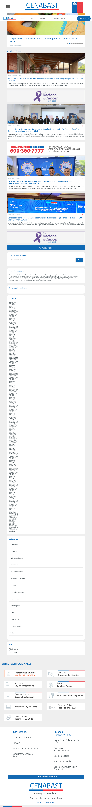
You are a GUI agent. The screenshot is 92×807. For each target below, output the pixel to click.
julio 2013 (11, 507)
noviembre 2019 (13, 406)
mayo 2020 (12, 398)
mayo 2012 (12, 523)
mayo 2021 (12, 382)
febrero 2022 (12, 370)
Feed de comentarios (15, 651)
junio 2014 (12, 492)
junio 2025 (12, 318)
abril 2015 (11, 479)
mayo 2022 (12, 366)
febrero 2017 (12, 451)
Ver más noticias (46, 248)
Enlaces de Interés (17, 558)
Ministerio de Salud (21, 738)
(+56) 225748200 (46, 802)
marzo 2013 (12, 512)
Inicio (23, 18)
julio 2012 (11, 520)
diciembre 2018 (13, 421)
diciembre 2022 (13, 357)
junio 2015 (12, 476)
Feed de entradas (13, 649)
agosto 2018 (12, 426)
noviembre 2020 (13, 390)
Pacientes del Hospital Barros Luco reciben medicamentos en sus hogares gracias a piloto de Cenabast (37, 275)
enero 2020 (12, 404)
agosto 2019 (12, 410)
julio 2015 (11, 475)
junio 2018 (12, 429)
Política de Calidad (63, 761)
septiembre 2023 (13, 346)
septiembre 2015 (13, 472)
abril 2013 (11, 511)
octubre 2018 (12, 424)
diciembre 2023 (13, 342)
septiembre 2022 (13, 361)
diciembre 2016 (13, 453)
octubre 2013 (12, 503)
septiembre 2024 (13, 330)
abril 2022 (11, 368)
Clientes (13, 551)
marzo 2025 (12, 322)
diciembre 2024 (13, 326)
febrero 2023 (12, 356)
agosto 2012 (12, 519)
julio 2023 (11, 349)
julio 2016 (11, 459)
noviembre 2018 (13, 422)
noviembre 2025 (13, 311)
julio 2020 (11, 396)
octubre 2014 (12, 487)
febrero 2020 (12, 402)
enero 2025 (12, 325)
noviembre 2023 (13, 344)
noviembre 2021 (13, 374)
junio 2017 (12, 445)
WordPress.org (13, 652)
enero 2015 (12, 483)
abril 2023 (11, 353)
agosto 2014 (12, 489)
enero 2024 (12, 341)
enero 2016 (12, 467)
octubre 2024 (12, 329)
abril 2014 (11, 495)
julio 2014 (11, 491)
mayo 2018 (12, 430)
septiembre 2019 (13, 409)
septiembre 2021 (13, 377)
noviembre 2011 (13, 527)
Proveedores (15, 599)
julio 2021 (11, 380)
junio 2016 (12, 460)
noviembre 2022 (13, 358)
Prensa (42, 18)
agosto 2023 (12, 348)
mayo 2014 (12, 493)
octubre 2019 (12, 408)
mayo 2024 (12, 335)
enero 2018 (12, 436)
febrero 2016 (12, 465)
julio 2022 (11, 364)
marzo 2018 (12, 433)
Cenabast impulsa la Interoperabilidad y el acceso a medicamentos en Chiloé (30, 280)
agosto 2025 (12, 315)
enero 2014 (12, 499)
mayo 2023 (12, 352)
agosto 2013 (12, 505)
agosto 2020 (12, 394)
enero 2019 (12, 420)
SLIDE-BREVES (15, 619)
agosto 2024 (12, 331)
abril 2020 (11, 400)
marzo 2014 (12, 496)
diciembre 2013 (13, 500)
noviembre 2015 (13, 469)
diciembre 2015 (13, 468)
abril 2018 (11, 432)
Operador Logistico (17, 592)
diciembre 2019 (13, 405)
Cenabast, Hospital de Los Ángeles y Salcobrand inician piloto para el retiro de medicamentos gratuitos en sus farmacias (42, 277)
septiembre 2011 (13, 530)
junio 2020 (12, 397)
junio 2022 (12, 365)
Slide (12, 613)
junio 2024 (12, 334)
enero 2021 (12, 388)
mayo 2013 (12, 509)
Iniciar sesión (84, 18)
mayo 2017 (12, 447)
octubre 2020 (12, 392)
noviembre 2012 (13, 515)
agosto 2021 (12, 378)
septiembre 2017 (13, 441)
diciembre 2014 (13, 484)
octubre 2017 (12, 440)
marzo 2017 (12, 449)
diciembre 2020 (13, 389)
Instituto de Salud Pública (25, 748)
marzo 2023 (12, 354)
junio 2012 (12, 521)
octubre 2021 (12, 376)
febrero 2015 (12, 481)
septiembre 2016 (13, 456)
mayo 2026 (12, 306)
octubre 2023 (12, 345)
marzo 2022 (12, 369)
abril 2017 (11, 448)
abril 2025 (11, 321)
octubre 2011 (12, 528)
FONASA (16, 743)
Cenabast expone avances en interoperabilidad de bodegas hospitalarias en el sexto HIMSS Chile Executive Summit (40, 279)
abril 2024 (11, 337)
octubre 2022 (12, 360)
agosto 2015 (12, 473)
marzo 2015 (12, 480)
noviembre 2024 (13, 327)
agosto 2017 (12, 443)
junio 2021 (12, 381)
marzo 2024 (12, 338)
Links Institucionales (18, 578)
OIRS (49, 18)
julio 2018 (11, 428)
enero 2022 (12, 372)
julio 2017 (11, 444)
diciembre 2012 (13, 513)
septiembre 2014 (13, 488)
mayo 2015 (12, 477)
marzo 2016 (12, 464)
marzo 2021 (12, 385)
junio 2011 (12, 531)
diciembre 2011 (13, 526)
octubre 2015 (12, 471)
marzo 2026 (12, 309)
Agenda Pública (59, 18)
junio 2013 (12, 508)
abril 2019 (11, 416)
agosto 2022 (12, 362)
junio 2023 (12, 350)
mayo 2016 (12, 461)
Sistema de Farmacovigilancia (62, 749)
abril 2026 (11, 307)
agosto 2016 (12, 457)
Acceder (11, 648)
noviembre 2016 (13, 455)
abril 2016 (11, 463)
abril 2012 (11, 524)
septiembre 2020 (13, 393)
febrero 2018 (12, 435)
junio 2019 (12, 413)
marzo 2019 (12, 417)
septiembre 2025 (13, 314)
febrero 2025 (12, 323)
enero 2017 (12, 452)
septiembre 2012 (13, 517)
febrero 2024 (12, 339)
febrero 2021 (12, 386)
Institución (32, 18)
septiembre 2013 (13, 504)
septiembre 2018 (13, 425)
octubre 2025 (12, 313)
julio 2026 (11, 303)
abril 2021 (11, 384)
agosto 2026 (12, 302)
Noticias (13, 585)
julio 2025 (11, 317)
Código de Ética (61, 756)
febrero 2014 (12, 497)
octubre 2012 (12, 516)
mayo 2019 (12, 414)
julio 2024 (11, 333)
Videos (13, 633)
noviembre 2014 (13, 485)
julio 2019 (11, 412)
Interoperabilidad (17, 572)
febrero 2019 (12, 418)
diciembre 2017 (13, 437)
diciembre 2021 (13, 373)
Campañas (14, 544)
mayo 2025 (12, 319)
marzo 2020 (12, 401)
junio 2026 (12, 305)
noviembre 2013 (13, 501)
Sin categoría (15, 606)
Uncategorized (16, 626)
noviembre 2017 (13, 439)
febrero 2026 (12, 310)
